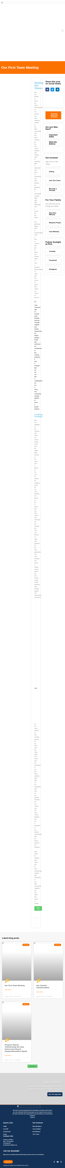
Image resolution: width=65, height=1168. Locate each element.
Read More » (8, 989)
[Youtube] (57, 1162)
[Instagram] (61, 1162)
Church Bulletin (36, 1129)
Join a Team (35, 1134)
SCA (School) (6, 1131)
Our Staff (5, 1129)
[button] (62, 30)
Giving (5, 1134)
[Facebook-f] (54, 1162)
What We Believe (37, 1126)
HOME (5, 1126)
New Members (36, 1131)
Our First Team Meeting (15, 985)
